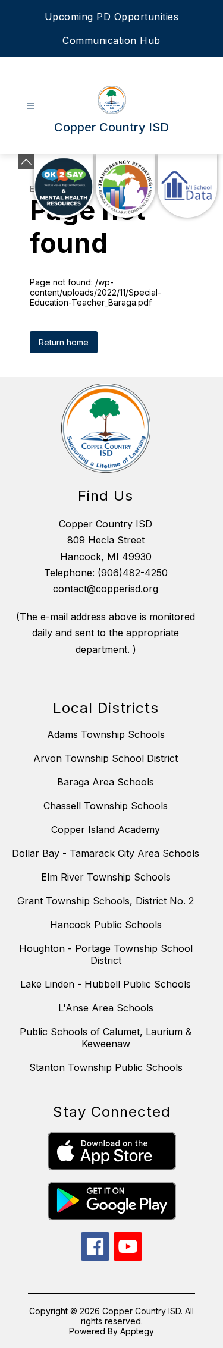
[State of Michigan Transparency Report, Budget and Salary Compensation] (125, 186)
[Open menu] (30, 106)
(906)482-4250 (133, 573)
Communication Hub (111, 40)
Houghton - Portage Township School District (106, 954)
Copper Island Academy (105, 829)
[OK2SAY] (63, 186)
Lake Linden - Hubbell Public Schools (105, 984)
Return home (64, 342)
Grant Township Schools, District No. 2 (105, 901)
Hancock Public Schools (106, 925)
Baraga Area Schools (105, 782)
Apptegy (137, 1331)
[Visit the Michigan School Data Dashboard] (187, 186)
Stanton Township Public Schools (106, 1067)
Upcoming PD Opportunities (112, 17)
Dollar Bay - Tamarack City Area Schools (105, 853)
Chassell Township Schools (105, 806)
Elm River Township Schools (106, 877)
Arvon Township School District (105, 758)
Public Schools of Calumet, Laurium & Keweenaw (105, 1038)
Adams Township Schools (106, 734)
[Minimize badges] (26, 161)
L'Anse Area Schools (105, 1008)
